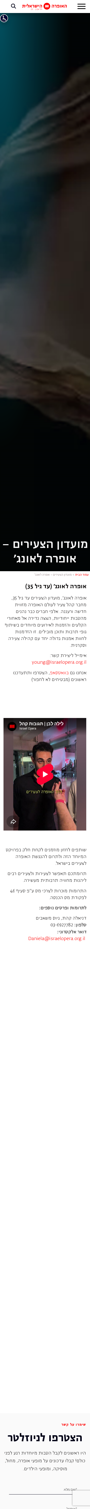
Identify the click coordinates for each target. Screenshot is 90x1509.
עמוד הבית (82, 574)
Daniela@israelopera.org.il (56, 939)
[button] (82, 7)
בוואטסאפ (59, 673)
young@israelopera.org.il (59, 662)
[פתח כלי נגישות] (4, 18)
